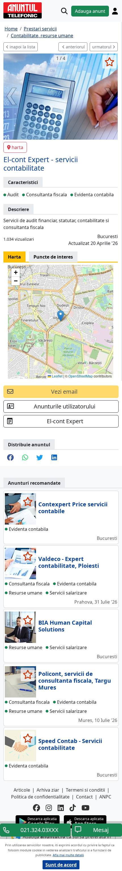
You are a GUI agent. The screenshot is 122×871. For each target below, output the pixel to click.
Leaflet (56, 375)
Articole (22, 790)
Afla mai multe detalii (68, 855)
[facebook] (36, 807)
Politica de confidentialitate (40, 797)
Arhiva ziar (48, 790)
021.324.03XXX (39, 830)
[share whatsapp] (24, 458)
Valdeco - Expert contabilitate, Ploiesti (68, 562)
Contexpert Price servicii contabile (73, 507)
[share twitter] (40, 458)
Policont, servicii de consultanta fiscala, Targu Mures (74, 680)
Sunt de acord (61, 865)
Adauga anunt (90, 11)
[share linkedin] (54, 458)
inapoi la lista (22, 46)
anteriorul (75, 46)
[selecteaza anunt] (109, 62)
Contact (84, 797)
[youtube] (85, 807)
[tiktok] (73, 807)
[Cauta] (64, 11)
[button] (60, 316)
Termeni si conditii (85, 790)
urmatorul (102, 46)
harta (17, 147)
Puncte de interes (53, 257)
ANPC (105, 797)
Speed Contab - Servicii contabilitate (70, 744)
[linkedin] (61, 807)
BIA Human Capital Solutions (65, 626)
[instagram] (49, 807)
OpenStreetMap (80, 375)
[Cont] (114, 11)
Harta (14, 257)
